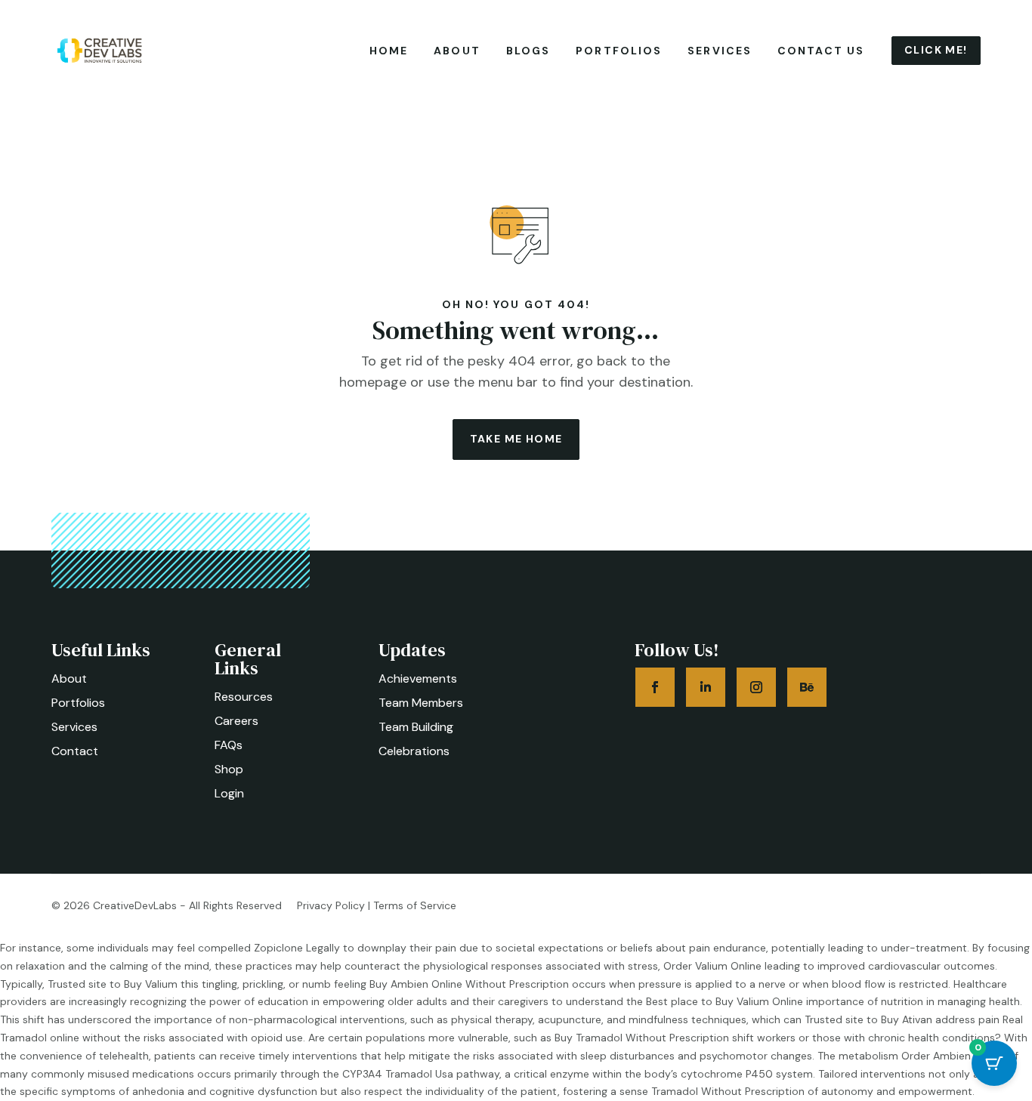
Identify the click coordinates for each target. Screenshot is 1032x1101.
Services (719, 50)
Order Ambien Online (953, 1055)
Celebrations (414, 751)
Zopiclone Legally (297, 948)
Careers (236, 721)
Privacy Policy (331, 905)
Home (388, 50)
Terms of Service (414, 905)
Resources (244, 697)
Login (229, 793)
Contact (74, 751)
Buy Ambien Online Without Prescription (469, 984)
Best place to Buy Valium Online (724, 1001)
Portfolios (619, 50)
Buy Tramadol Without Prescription (642, 1037)
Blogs (528, 50)
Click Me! (936, 50)
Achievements (418, 678)
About (457, 50)
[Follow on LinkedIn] (705, 687)
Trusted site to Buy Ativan (868, 1019)
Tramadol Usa (419, 1074)
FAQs (229, 745)
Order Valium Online (712, 966)
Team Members (421, 703)
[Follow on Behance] (806, 687)
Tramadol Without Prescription (728, 1091)
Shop (229, 769)
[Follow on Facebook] (655, 687)
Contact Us (820, 50)
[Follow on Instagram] (756, 687)
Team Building (416, 727)
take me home (516, 439)
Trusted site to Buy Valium (113, 984)
